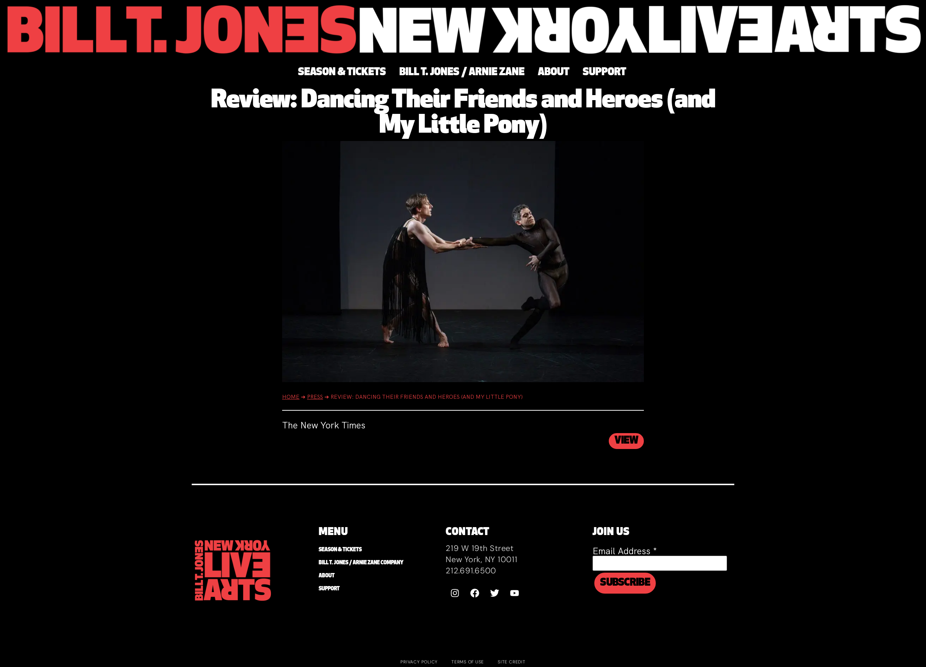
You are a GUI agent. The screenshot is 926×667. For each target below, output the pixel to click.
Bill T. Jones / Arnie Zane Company (361, 563)
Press (315, 397)
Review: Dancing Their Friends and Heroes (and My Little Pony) (463, 113)
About (327, 576)
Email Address (624, 551)
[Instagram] (455, 593)
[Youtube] (514, 593)
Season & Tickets (340, 550)
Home (291, 397)
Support (329, 589)
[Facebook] (475, 593)
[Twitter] (494, 593)
